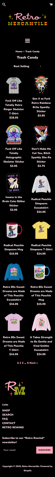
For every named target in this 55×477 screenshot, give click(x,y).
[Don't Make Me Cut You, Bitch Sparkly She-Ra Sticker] (41, 134)
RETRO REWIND (13, 427)
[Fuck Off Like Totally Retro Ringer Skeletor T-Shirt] (13, 85)
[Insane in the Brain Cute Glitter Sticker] (13, 182)
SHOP (6, 410)
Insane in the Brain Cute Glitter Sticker (13, 201)
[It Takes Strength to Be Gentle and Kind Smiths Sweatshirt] (41, 322)
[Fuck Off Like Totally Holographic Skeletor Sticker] (13, 134)
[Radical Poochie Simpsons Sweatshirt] (41, 184)
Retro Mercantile (30, 466)
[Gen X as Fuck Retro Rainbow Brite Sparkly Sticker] (41, 84)
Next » (33, 363)
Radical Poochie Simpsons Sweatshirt (41, 203)
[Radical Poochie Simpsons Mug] (13, 230)
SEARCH (7, 414)
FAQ (5, 419)
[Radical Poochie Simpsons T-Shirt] (41, 230)
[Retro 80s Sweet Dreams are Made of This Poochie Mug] (41, 272)
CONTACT (8, 423)
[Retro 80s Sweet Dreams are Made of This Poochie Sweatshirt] (13, 272)
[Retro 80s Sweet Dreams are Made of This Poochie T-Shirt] (13, 322)
